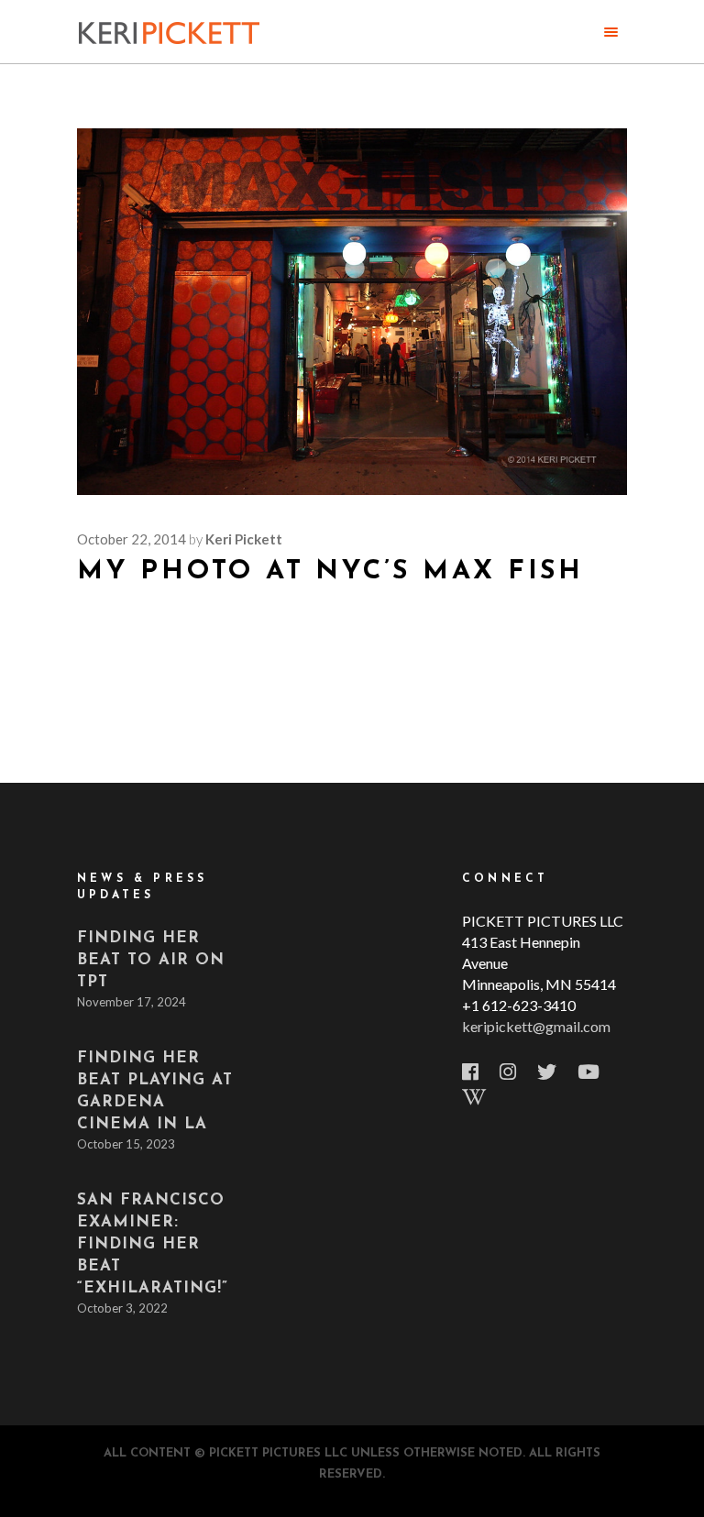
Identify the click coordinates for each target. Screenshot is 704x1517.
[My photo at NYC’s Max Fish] (352, 311)
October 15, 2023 (126, 1144)
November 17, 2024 (131, 1002)
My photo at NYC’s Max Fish (330, 571)
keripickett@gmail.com (536, 1026)
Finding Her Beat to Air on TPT (151, 960)
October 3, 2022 (122, 1308)
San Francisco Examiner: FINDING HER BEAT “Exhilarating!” (152, 1244)
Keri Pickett (243, 539)
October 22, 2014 (131, 539)
